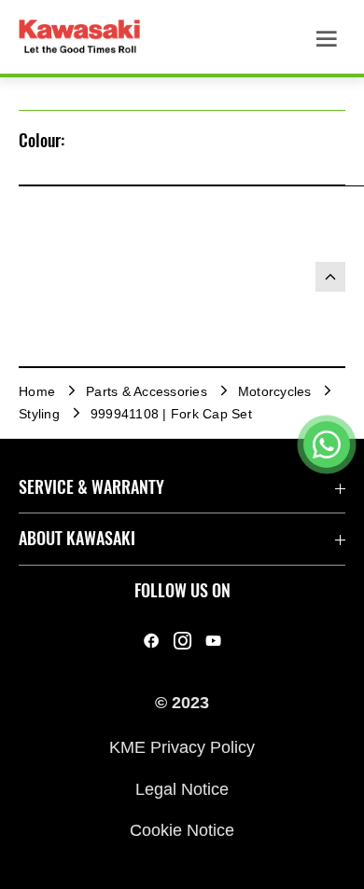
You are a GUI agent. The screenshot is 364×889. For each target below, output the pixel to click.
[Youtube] (213, 641)
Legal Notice (182, 788)
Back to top (330, 277)
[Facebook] (152, 641)
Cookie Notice (182, 830)
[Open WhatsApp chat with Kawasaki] (326, 444)
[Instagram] (182, 641)
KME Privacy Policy (182, 747)
